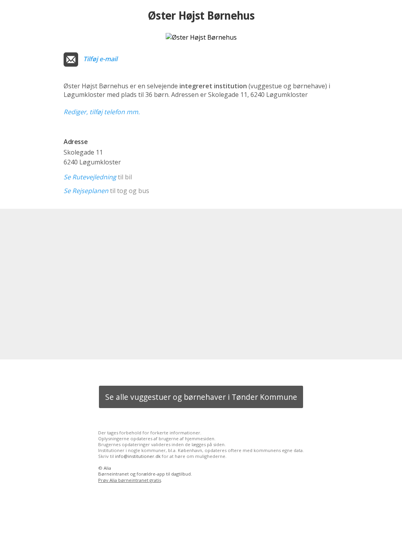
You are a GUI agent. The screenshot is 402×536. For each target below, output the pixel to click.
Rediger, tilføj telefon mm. (102, 112)
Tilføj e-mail (100, 59)
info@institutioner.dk (138, 456)
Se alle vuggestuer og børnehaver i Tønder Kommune (201, 397)
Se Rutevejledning (90, 177)
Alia (107, 468)
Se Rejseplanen (86, 190)
